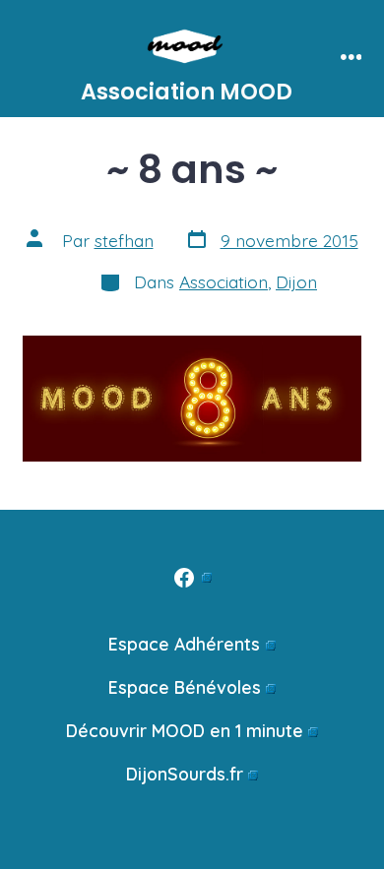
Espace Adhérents (184, 643)
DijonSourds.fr (184, 773)
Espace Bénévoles (184, 687)
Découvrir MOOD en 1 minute (184, 730)
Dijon (296, 281)
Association (223, 281)
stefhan (124, 240)
